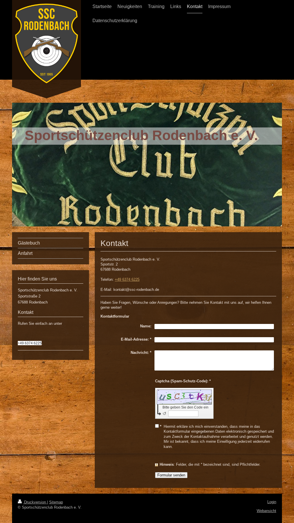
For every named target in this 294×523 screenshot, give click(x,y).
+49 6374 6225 (127, 279)
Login (271, 502)
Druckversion (35, 502)
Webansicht (266, 511)
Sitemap (56, 502)
